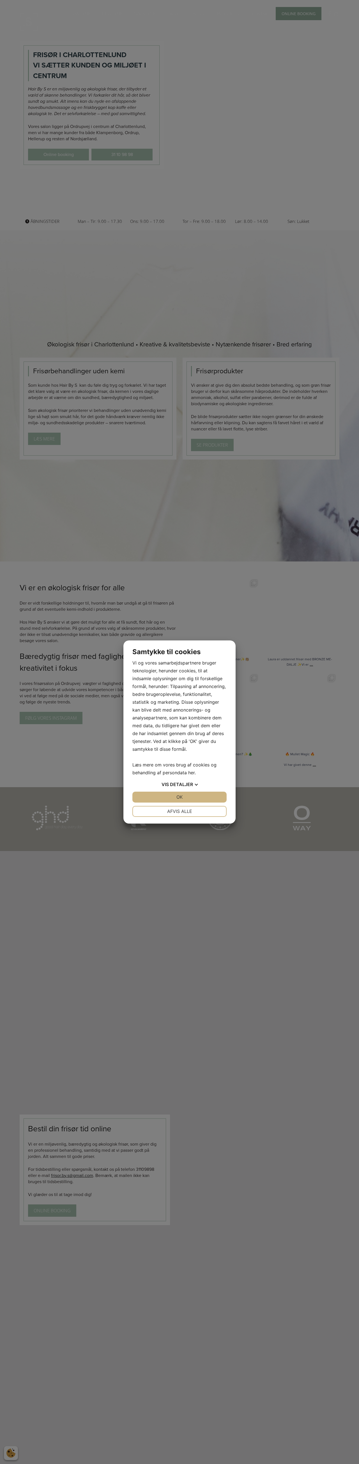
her (191, 772)
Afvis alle (179, 811)
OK (179, 797)
